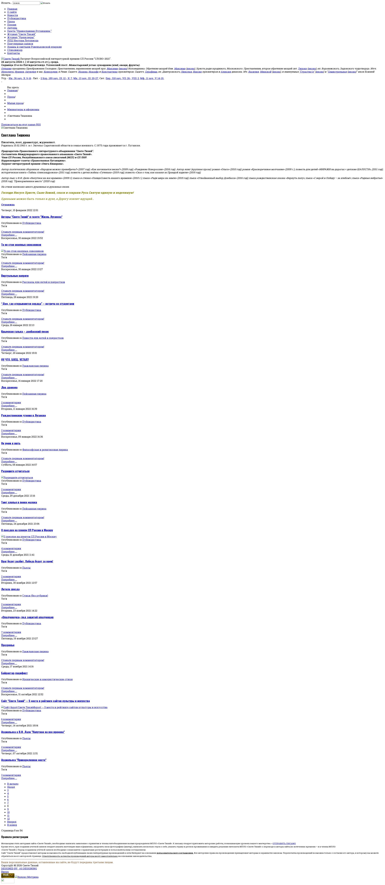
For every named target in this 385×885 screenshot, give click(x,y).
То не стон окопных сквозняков (21, 244)
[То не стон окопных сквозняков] (22, 251)
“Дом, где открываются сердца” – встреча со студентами (37, 303)
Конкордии (50, 71)
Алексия (226, 71)
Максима (112, 68)
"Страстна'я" (306, 71)
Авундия (30, 71)
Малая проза (15, 103)
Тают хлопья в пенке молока (19, 502)
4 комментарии (11, 548)
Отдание (6, 68)
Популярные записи (20, 43)
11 (8, 815)
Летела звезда (10, 589)
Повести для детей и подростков (43, 337)
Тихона (302, 68)
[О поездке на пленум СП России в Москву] (29, 536)
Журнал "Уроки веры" (21, 37)
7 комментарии (11, 632)
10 (8, 812)
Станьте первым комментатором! (22, 231)
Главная (12, 8)
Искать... (6, 2)
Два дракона (9, 387)
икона (123, 68)
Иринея (19, 71)
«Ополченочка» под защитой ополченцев (27, 617)
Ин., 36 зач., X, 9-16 (20, 78)
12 (8, 818)
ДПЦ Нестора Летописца (22, 40)
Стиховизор (14, 50)
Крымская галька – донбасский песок (25, 331)
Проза (11, 21)
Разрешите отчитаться (15, 471)
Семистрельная (337, 71)
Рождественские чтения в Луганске (23, 415)
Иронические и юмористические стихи (47, 679)
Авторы (12, 27)
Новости (12, 15)
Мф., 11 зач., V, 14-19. (152, 78)
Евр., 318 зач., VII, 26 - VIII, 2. (123, 78)
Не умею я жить (10, 443)
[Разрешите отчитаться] (17, 477)
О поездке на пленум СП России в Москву (27, 530)
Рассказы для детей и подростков (43, 282)
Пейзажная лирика (34, 254)
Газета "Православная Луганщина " (29, 31)
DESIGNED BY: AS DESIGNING (19, 868)
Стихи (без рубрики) (35, 595)
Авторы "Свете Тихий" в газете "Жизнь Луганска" (31, 217)
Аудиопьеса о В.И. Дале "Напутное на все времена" (33, 732)
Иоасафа (93, 71)
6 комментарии (11, 719)
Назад (11, 786)
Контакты (13, 53)
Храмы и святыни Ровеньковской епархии (34, 46)
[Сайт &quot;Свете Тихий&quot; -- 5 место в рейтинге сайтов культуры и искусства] (54, 707)
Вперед (11, 821)
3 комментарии (11, 775)
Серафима (151, 71)
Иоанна (82, 71)
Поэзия (11, 24)
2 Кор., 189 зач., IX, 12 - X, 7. (57, 78)
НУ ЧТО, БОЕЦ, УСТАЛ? (15, 359)
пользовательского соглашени (174, 853)
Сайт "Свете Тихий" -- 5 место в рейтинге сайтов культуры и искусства (45, 701)
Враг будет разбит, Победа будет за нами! (27, 561)
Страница (8, 204)
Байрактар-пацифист (14, 673)
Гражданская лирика (35, 365)
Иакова (197, 71)
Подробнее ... (9, 234)
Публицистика (16, 18)
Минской (265, 71)
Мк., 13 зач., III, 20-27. (86, 78)
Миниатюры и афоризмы (23, 109)
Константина (109, 71)
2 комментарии (11, 402)
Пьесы (26, 567)
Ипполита (7, 71)
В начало (12, 783)
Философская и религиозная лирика (45, 449)
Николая (186, 71)
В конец (12, 824)
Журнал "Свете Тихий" (21, 34)
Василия (253, 71)
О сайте (12, 12)
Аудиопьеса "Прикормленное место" (23, 760)
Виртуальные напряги (15, 275)
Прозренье (7, 645)
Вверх (5, 871)
